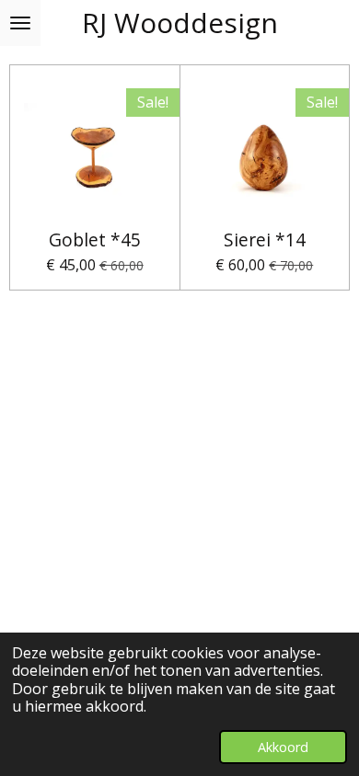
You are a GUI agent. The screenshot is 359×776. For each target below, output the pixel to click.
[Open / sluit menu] (20, 23)
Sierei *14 (265, 240)
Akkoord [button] (283, 747)
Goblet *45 (95, 240)
